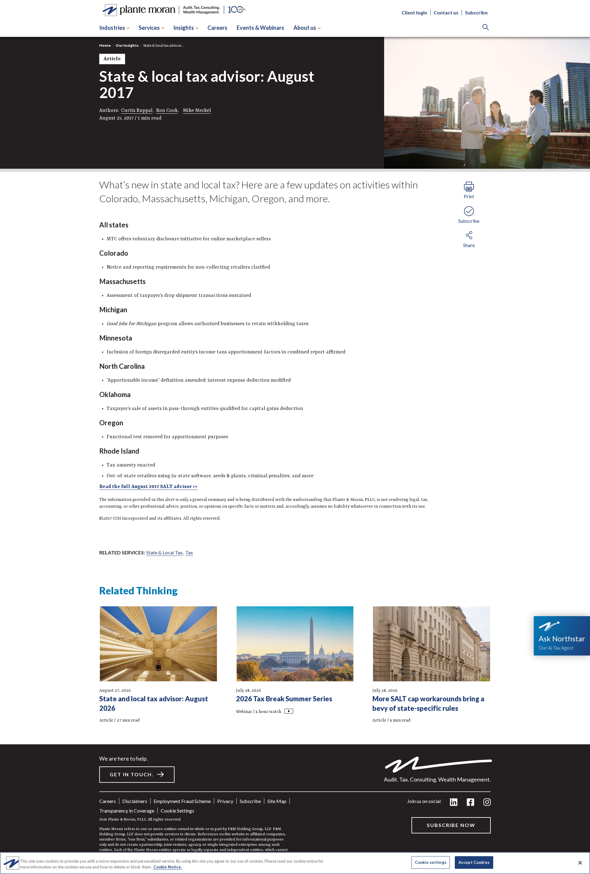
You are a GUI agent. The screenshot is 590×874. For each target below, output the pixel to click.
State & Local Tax (164, 552)
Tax (189, 552)
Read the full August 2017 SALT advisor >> (148, 487)
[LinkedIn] (454, 802)
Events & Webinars (260, 27)
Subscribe (476, 12)
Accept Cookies (474, 862)
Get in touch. (132, 774)
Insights (183, 27)
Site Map (276, 801)
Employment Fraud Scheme (182, 801)
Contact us (446, 12)
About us (304, 27)
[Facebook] (470, 802)
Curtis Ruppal (136, 110)
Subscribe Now (451, 825)
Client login (414, 12)
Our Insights (127, 45)
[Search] (485, 28)
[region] (295, 863)
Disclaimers (134, 801)
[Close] (580, 862)
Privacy (225, 801)
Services (149, 27)
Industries (112, 27)
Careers (217, 27)
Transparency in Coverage (126, 810)
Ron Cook (167, 110)
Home (105, 45)
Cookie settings (177, 810)
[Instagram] (487, 802)
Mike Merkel (197, 110)
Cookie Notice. (167, 867)
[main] (295, 437)
